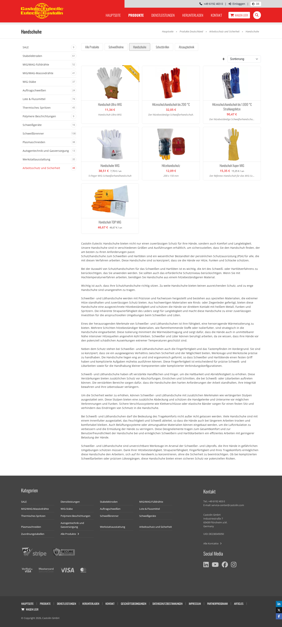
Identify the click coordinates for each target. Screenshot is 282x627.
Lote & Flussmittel (149, 508)
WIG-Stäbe (67, 508)
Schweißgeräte (147, 516)
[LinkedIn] (206, 564)
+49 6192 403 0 (212, 4)
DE (258, 3)
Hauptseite (113, 15)
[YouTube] (215, 564)
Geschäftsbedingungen (133, 604)
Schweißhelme (116, 47)
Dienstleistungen (163, 15)
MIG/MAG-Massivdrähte (35, 508)
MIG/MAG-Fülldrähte (151, 501)
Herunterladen (192, 15)
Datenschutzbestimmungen (167, 604)
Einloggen (239, 4)
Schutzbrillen (162, 47)
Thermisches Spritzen (33, 516)
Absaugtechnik (186, 47)
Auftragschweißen (110, 508)
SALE (24, 501)
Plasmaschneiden (31, 527)
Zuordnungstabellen (32, 534)
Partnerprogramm (217, 604)
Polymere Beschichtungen (75, 516)
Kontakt (216, 15)
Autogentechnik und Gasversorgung (72, 525)
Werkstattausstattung (112, 527)
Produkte (136, 15)
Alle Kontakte (211, 543)
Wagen (241, 15)
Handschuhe (139, 47)
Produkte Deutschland (191, 31)
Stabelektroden (109, 501)
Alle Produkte (92, 47)
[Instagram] (233, 564)
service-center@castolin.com (227, 505)
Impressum (195, 604)
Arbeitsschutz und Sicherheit (224, 31)
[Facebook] (225, 564)
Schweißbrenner (109, 516)
